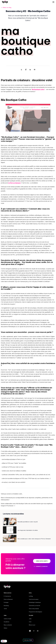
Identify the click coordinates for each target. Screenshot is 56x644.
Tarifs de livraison (33, 599)
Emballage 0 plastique (35, 602)
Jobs (30, 618)
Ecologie (6, 602)
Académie (6, 621)
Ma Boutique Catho (38, 89)
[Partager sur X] (21, 69)
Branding (6, 605)
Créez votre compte (42, 561)
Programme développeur (35, 611)
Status (5, 628)
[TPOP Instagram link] (37, 630)
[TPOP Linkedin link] (30, 630)
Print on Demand (8, 599)
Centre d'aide (7, 618)
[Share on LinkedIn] (30, 69)
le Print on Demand (14, 183)
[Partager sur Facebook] (25, 69)
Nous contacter (8, 625)
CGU (30, 621)
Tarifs (5, 608)
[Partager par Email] (34, 69)
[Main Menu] (53, 2)
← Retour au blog (6, 7)
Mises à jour (32, 625)
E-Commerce (7, 596)
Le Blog (31, 596)
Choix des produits (34, 608)
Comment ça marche (34, 605)
